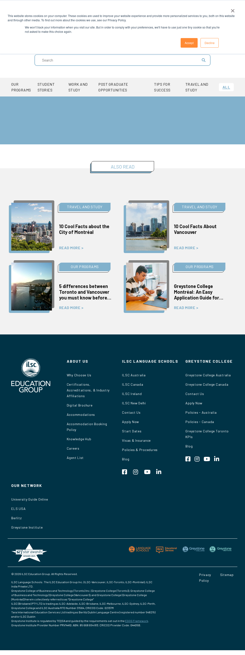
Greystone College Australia (208, 375)
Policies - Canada (199, 422)
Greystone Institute (27, 527)
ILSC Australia (134, 375)
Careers (73, 448)
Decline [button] (210, 43)
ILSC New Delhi (134, 403)
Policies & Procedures (140, 450)
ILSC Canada (132, 384)
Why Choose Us (79, 375)
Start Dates (131, 431)
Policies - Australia (201, 412)
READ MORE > (71, 247)
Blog (125, 459)
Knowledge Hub (79, 439)
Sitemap (227, 575)
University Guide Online (29, 499)
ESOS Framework (136, 620)
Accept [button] (189, 43)
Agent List (75, 458)
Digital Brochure (80, 405)
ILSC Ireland (132, 394)
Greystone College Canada (206, 384)
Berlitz (16, 518)
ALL (226, 87)
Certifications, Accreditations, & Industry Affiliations (88, 390)
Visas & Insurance (136, 440)
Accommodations (81, 414)
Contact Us (131, 412)
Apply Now (130, 422)
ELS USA (18, 509)
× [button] (232, 9)
